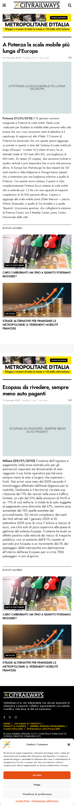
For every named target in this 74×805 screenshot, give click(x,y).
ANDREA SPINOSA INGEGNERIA (47, 726)
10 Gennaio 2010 (12, 57)
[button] (69, 744)
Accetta (37, 775)
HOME (6, 723)
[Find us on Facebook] (4, 717)
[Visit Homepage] (37, 5)
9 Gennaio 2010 (11, 400)
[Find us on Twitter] (9, 717)
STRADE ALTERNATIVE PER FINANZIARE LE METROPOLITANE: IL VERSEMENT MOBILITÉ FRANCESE (30, 325)
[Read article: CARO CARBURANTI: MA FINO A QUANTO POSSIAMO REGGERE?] (37, 251)
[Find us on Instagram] (16, 717)
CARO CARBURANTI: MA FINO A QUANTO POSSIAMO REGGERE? (37, 274)
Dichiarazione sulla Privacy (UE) (43, 728)
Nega (37, 785)
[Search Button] (69, 5)
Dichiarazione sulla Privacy (45, 801)
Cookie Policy (23, 801)
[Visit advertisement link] (37, 25)
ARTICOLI (10, 313)
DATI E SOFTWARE (15, 265)
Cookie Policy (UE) (13, 728)
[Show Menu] (4, 5)
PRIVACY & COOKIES (14, 726)
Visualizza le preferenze (37, 794)
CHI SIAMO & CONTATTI (27, 723)
